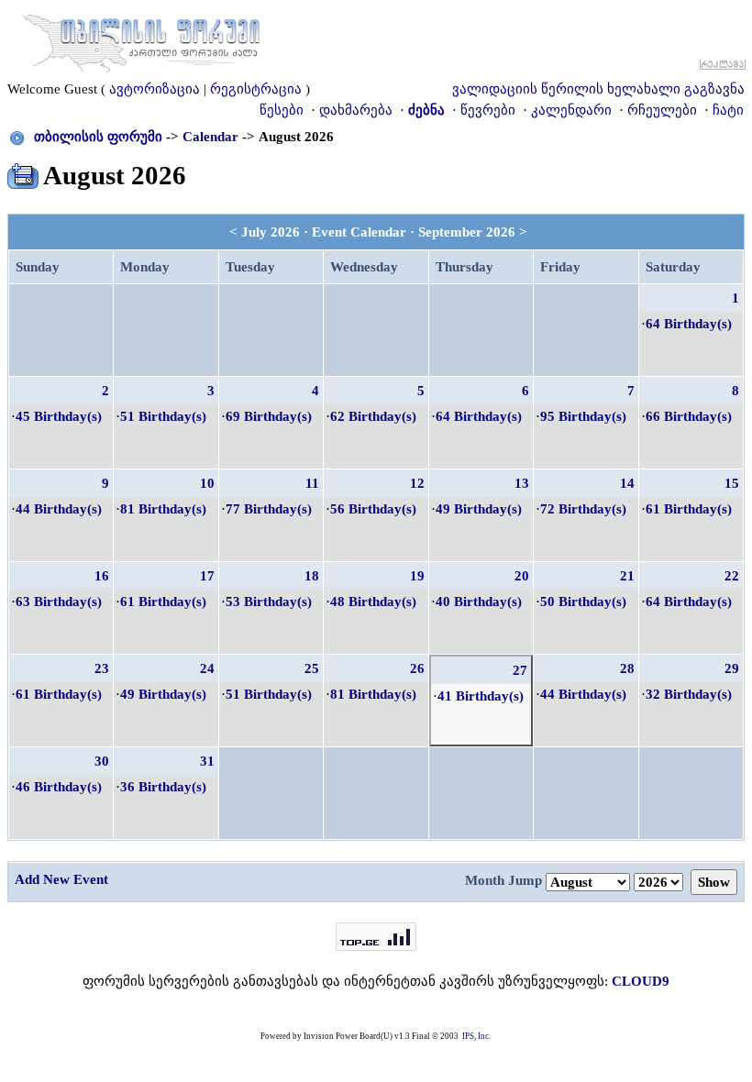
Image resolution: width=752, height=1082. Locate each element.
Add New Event (61, 879)
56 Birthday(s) (373, 509)
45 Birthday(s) (59, 416)
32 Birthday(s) (689, 694)
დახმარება (356, 110)
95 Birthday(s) (583, 416)
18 (311, 576)
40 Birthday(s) (479, 601)
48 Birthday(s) (373, 601)
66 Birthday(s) (689, 416)
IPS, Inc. (476, 1036)
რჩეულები (662, 110)
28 (627, 668)
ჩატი (728, 110)
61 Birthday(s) (689, 509)
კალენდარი (571, 110)
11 (312, 483)
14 (627, 483)
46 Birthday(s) (59, 786)
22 (731, 576)
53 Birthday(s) (269, 601)
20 (521, 576)
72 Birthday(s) (583, 509)
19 (417, 576)
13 (521, 483)
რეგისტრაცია (256, 89)
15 (731, 483)
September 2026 (466, 232)
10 (207, 483)
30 (101, 761)
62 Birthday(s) (373, 416)
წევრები (487, 110)
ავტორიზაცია (154, 89)
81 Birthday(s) (163, 509)
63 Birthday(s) (59, 601)
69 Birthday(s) (269, 416)
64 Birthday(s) (689, 323)
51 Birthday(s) (163, 416)
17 (207, 576)
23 (101, 668)
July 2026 (270, 232)
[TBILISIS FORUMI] (141, 39)
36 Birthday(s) (163, 786)
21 (627, 576)
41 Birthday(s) (480, 696)
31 (207, 761)
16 (101, 576)
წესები (282, 110)
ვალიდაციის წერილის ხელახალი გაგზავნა (598, 89)
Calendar (210, 136)
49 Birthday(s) (479, 509)
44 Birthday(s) (59, 509)
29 (731, 668)
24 (207, 668)
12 (417, 483)
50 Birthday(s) (583, 601)
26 (417, 668)
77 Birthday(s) (269, 509)
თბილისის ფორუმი (98, 136)
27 (520, 670)
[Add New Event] (23, 172)
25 (311, 668)
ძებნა (426, 110)
